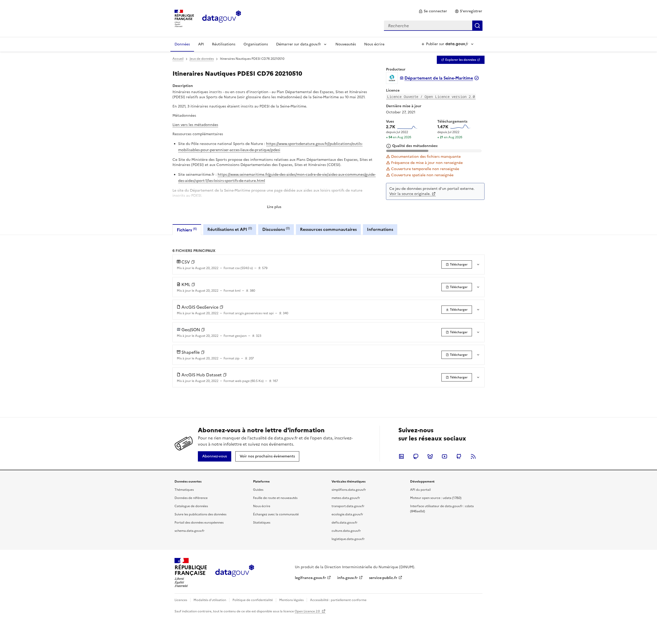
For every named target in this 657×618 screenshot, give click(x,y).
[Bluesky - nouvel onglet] (430, 456)
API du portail (420, 489)
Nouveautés (345, 44)
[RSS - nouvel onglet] (473, 456)
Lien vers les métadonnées (195, 124)
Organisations (256, 44)
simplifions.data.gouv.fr (349, 489)
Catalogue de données (191, 506)
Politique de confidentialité (253, 600)
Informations (380, 229)
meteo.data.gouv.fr (346, 498)
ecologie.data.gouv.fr (347, 514)
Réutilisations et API (229, 229)
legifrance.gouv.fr (310, 578)
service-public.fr (383, 578)
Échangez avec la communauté (276, 514)
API (201, 44)
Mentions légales (291, 600)
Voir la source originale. (410, 194)
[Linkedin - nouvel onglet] (401, 456)
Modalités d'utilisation (210, 600)
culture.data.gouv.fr (346, 530)
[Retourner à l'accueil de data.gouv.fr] (221, 18)
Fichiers (187, 230)
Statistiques (261, 522)
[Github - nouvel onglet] (459, 456)
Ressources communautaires (328, 229)
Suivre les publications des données (200, 514)
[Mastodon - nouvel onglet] (416, 456)
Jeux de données (202, 58)
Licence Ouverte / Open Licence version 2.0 (431, 96)
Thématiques (184, 489)
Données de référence (191, 498)
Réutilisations (223, 44)
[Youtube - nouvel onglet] (444, 456)
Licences (181, 600)
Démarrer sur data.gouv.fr (298, 44)
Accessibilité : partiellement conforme (338, 600)
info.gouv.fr (347, 578)
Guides (258, 489)
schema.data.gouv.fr (190, 530)
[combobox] (433, 26)
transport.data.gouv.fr (348, 506)
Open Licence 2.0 (308, 611)
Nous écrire (374, 44)
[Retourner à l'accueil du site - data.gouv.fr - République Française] (234, 572)
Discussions (276, 229)
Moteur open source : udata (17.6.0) (435, 498)
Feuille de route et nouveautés (275, 498)
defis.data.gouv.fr (345, 522)
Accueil (177, 58)
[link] (432, 11)
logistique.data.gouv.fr (348, 539)
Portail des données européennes (199, 522)
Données (182, 44)
